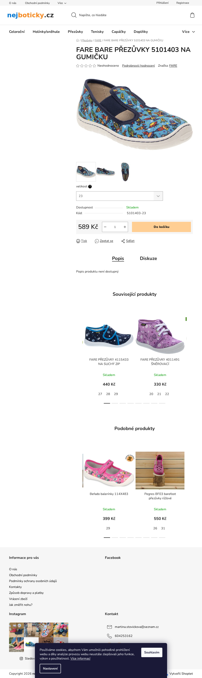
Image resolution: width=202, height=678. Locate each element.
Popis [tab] (118, 258)
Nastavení (50, 668)
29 (116, 394)
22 (167, 394)
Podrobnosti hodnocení (138, 66)
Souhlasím (151, 652)
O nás (12, 3)
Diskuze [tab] (148, 258)
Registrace (182, 3)
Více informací (80, 658)
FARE (173, 66)
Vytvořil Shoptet (181, 674)
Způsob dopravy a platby (26, 593)
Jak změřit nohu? (20, 605)
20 (151, 394)
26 (155, 528)
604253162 (124, 636)
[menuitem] (17, 31)
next (190, 359)
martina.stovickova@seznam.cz (137, 627)
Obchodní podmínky (37, 3)
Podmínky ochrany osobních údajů (33, 581)
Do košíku (161, 227)
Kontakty (15, 587)
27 (100, 394)
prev (79, 359)
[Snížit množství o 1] (105, 227)
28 (108, 394)
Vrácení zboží (18, 599)
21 (159, 394)
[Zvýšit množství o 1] (125, 227)
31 (163, 528)
